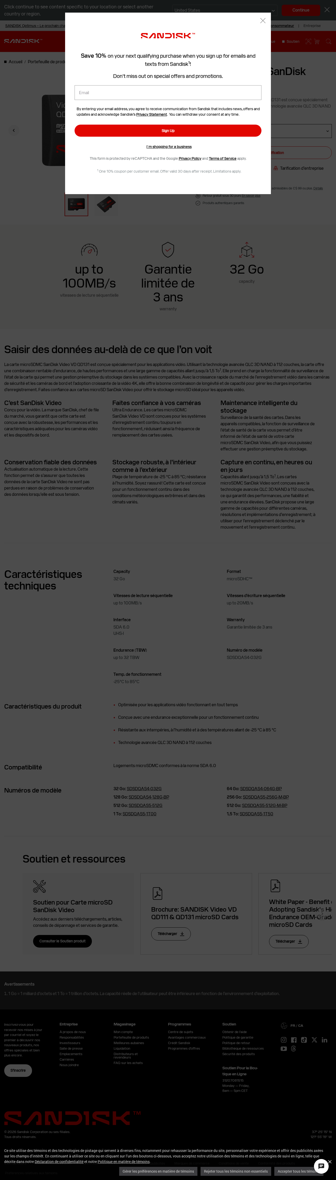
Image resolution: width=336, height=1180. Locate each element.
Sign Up (168, 130)
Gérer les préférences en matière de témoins (158, 1171)
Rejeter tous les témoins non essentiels (236, 1171)
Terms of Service (223, 158)
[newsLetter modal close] (263, 21)
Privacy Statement (151, 114)
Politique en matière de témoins (124, 1161)
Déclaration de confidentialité (59, 1161)
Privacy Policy (190, 158)
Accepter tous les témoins (299, 1171)
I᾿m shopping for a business (169, 146)
